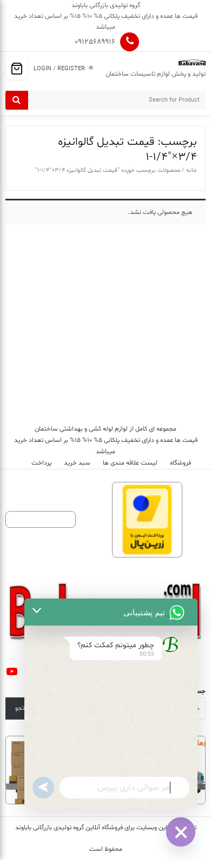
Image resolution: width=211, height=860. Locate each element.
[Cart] (16, 68)
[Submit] (16, 100)
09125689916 (95, 42)
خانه (191, 170)
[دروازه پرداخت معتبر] (147, 520)
